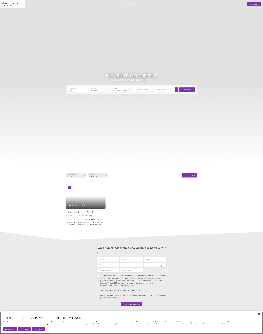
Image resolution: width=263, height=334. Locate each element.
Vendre (137, 4)
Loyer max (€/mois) (141, 90)
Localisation (115, 88)
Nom (123, 260)
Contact (145, 4)
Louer (131, 4)
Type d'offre (72, 88)
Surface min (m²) (161, 90)
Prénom (101, 260)
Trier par (91, 174)
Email (147, 260)
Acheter (125, 4)
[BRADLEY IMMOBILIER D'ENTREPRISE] (12, 4)
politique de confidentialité (109, 298)
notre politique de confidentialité (217, 324)
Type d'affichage (71, 174)
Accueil (118, 4)
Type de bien (94, 88)
